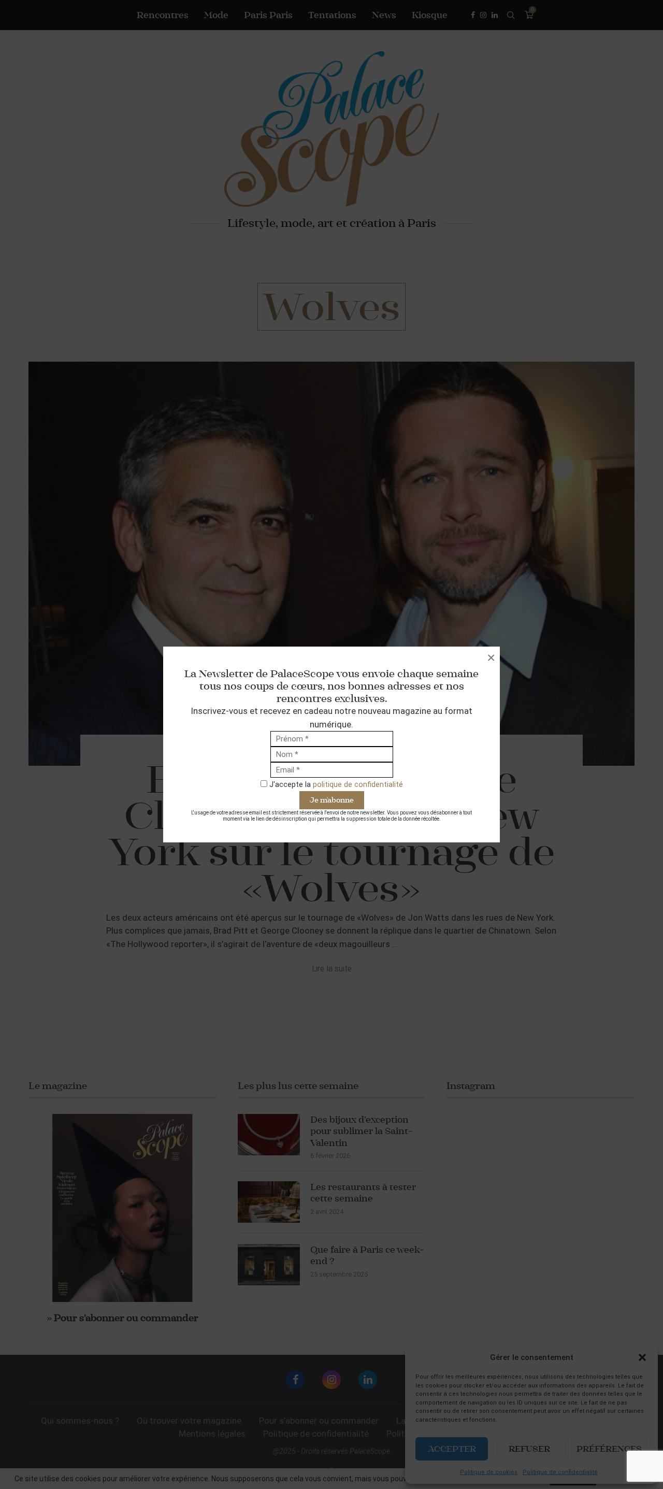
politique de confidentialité (358, 784)
